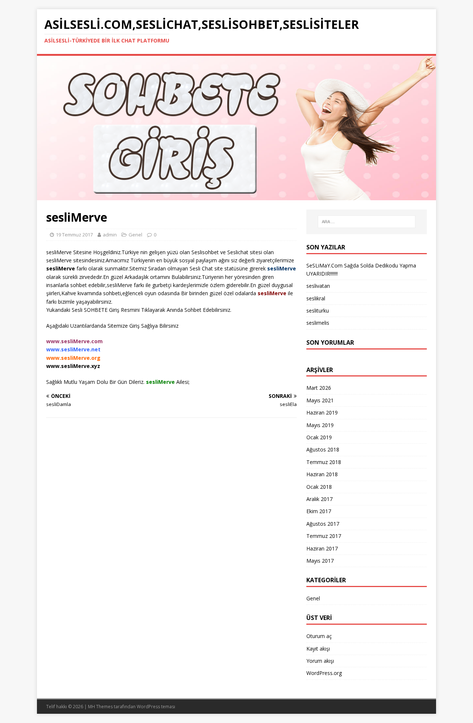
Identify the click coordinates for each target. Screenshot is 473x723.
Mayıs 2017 (320, 560)
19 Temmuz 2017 (74, 234)
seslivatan (318, 285)
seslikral (315, 298)
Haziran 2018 (322, 474)
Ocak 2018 (319, 486)
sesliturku (317, 310)
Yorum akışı (320, 660)
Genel (313, 598)
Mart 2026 (318, 387)
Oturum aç (319, 636)
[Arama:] (366, 221)
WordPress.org (324, 672)
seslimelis (317, 322)
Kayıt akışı (318, 648)
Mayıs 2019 (320, 425)
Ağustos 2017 (322, 523)
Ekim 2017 (318, 511)
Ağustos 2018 (322, 449)
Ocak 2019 (319, 437)
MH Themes (100, 706)
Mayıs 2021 (320, 400)
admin (110, 234)
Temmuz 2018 (323, 461)
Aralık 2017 (319, 498)
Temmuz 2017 (323, 535)
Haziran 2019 (322, 412)
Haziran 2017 (322, 548)
